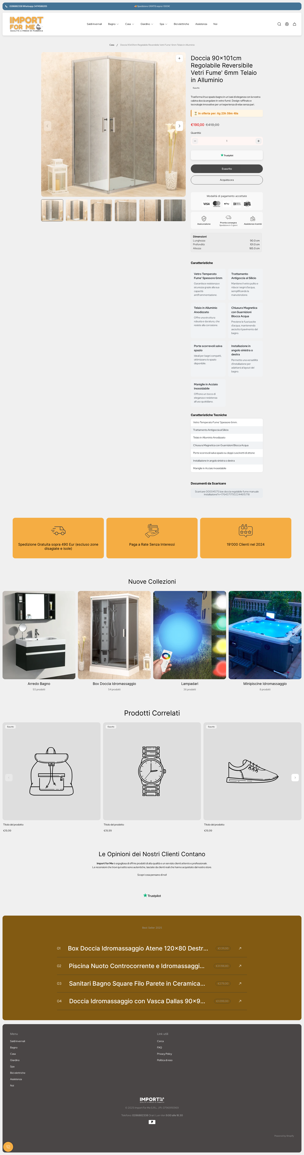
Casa (111, 45)
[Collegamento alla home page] (152, 1100)
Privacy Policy (164, 1054)
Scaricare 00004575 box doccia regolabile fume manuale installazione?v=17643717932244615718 (227, 493)
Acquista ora (227, 180)
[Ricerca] (279, 24)
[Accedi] (286, 24)
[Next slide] (179, 126)
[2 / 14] (77, 210)
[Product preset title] (52, 771)
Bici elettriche (17, 1073)
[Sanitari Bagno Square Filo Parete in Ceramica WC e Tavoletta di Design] (152, 983)
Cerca (160, 1041)
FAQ (159, 1047)
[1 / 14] (52, 210)
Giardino (14, 1060)
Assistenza (16, 1079)
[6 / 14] (175, 210)
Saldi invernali (17, 1041)
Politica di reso (164, 1060)
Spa (12, 1066)
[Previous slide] (47, 126)
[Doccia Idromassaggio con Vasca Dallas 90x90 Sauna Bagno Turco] (152, 1001)
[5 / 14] (150, 210)
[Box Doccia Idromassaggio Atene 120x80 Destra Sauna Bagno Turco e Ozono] (152, 948)
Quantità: (196, 133)
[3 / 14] (101, 210)
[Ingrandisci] (179, 58)
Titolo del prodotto (13, 824)
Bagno (13, 1047)
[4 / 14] (126, 210)
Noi (12, 1085)
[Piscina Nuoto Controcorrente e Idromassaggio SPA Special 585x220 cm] (152, 966)
